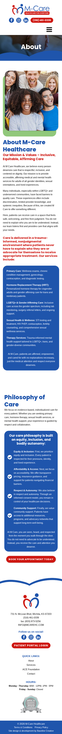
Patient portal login (31, 645)
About (31, 660)
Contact (31, 674)
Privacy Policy (41, 727)
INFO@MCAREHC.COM (31, 625)
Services (31, 665)
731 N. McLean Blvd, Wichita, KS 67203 (31, 614)
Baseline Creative (45, 731)
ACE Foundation (31, 669)
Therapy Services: (16, 338)
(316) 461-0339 (42, 20)
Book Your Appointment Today (31, 559)
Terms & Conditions (23, 727)
